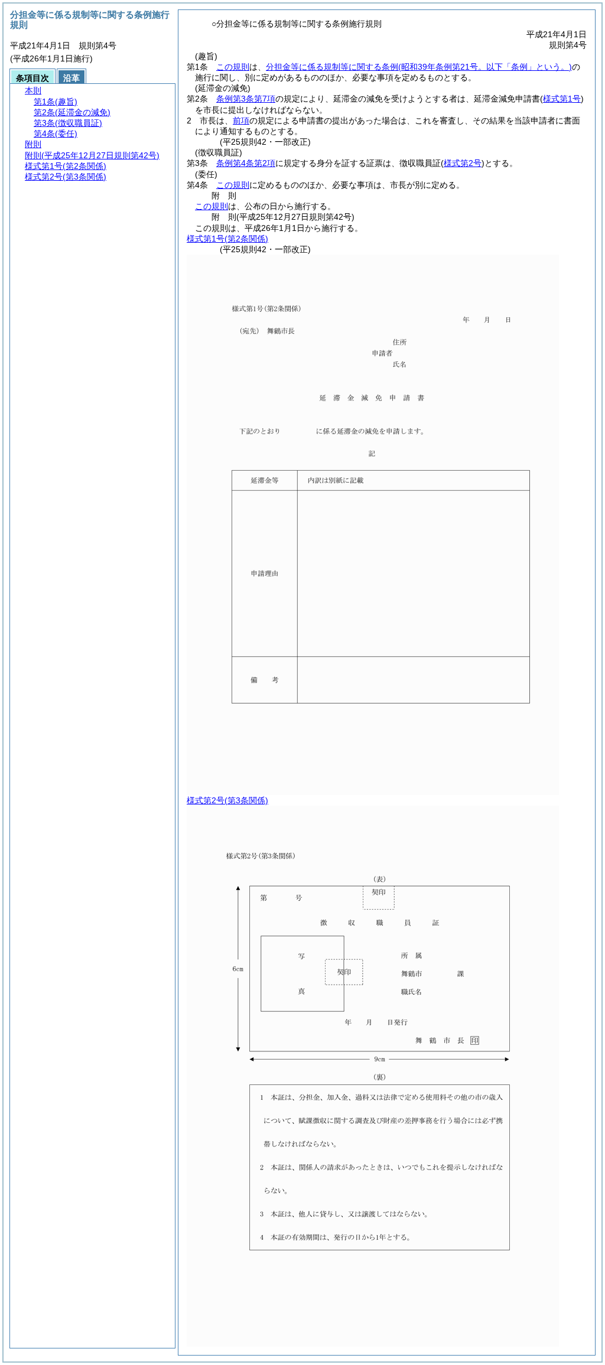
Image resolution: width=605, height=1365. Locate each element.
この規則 (232, 66)
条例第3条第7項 (245, 98)
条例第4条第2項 (245, 163)
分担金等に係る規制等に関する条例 (419, 66)
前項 (241, 120)
